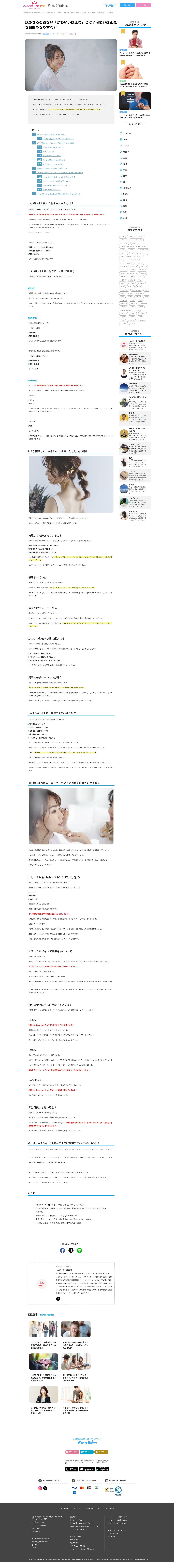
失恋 (125, 158)
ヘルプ (34, 1548)
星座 (123, 296)
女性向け (72, 34)
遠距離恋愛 (143, 320)
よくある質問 (36, 1531)
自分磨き (143, 313)
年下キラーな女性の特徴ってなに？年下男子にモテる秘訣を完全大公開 (75, 1410)
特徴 (59, 12)
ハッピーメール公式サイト (80, 1293)
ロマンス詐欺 (125, 273)
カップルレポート (75, 1536)
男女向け (144, 303)
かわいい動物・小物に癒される (51, 159)
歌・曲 (139, 296)
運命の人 (131, 320)
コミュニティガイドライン (78, 1529)
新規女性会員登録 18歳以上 (40, 1539)
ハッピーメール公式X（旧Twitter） (119, 1517)
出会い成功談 (74, 1540)
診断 (122, 81)
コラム (126, 139)
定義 (125, 170)
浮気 (147, 296)
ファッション (139, 263)
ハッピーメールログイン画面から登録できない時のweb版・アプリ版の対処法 (135, 54)
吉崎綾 (131, 280)
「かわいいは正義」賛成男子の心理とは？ (50, 168)
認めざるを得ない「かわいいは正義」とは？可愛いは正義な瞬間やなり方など (88, 12)
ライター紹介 (110, 1508)
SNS (131, 236)
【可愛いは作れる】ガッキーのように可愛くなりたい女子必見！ (58, 172)
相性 (133, 307)
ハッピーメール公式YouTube (117, 1523)
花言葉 (123, 317)
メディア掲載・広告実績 (77, 1546)
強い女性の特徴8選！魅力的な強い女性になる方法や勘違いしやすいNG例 (43, 1410)
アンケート (128, 133)
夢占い (140, 280)
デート (145, 253)
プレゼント (125, 266)
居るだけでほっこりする (49, 155)
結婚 (138, 310)
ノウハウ (64, 34)
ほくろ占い (125, 243)
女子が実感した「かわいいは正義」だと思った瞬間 (53, 142)
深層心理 (127, 188)
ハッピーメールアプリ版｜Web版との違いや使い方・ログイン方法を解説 (135, 116)
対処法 (131, 286)
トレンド (127, 145)
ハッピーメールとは (38, 1522)
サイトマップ (112, 1536)
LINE (123, 236)
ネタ (141, 256)
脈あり (134, 313)
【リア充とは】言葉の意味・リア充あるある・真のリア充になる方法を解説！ (43, 1345)
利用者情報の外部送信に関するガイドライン (84, 1526)
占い (142, 276)
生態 (141, 300)
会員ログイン (36, 1545)
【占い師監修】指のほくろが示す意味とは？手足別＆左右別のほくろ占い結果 (134, 85)
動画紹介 (133, 276)
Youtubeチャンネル (137, 240)
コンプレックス (144, 250)
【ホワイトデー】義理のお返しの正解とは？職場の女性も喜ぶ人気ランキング (43, 1378)
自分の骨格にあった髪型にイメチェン (54, 185)
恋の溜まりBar (137, 290)
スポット (124, 253)
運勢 (123, 320)
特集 (125, 206)
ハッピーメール (136, 260)
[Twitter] (71, 1250)
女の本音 (131, 283)
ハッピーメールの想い (39, 1525)
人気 (135, 273)
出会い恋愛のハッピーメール (33, 12)
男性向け (124, 307)
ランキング (143, 270)
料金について (36, 1528)
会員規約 (73, 1517)
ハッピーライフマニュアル (93, 1508)
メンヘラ (124, 270)
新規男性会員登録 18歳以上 (40, 1542)
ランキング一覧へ (134, 124)
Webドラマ (140, 236)
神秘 (125, 212)
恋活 (125, 182)
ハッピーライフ (50, 12)
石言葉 (141, 307)
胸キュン (124, 313)
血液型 (132, 317)
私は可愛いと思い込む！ (49, 189)
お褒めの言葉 (74, 1543)
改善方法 (139, 293)
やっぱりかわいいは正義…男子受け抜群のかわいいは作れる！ (57, 193)
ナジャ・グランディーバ (128, 256)
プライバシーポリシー (77, 1520)
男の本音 (134, 303)
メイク (135, 266)
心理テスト (125, 290)
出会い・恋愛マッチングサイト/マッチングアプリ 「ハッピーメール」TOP (47, 1518)
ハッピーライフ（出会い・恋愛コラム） (82, 1549)
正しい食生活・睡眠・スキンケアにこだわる (56, 176)
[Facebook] (62, 1250)
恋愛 (125, 176)
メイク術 (144, 266)
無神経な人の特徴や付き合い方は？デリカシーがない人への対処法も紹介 (75, 1345)
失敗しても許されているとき (51, 147)
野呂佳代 (124, 323)
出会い (123, 50)
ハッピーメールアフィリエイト (118, 1530)
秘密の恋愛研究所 (127, 310)
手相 (130, 293)
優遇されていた (46, 151)
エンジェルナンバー (139, 246)
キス (123, 250)
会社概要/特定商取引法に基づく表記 (81, 1523)
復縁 (139, 286)
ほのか (135, 243)
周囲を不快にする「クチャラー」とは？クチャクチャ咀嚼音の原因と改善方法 (76, 1378)
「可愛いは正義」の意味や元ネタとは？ (49, 134)
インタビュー (125, 246)
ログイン (101, 1452)
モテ (133, 270)
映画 (130, 296)
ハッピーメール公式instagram (117, 1520)
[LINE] (79, 1250)
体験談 (144, 273)
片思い (126, 194)
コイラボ (131, 250)
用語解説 (124, 303)
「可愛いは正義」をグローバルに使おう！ (56, 138)
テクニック (55, 34)
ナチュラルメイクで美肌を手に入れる (54, 180)
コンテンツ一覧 (113, 1533)
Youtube (124, 240)
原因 (123, 280)
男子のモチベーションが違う (51, 164)
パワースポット (126, 263)
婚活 (125, 164)
